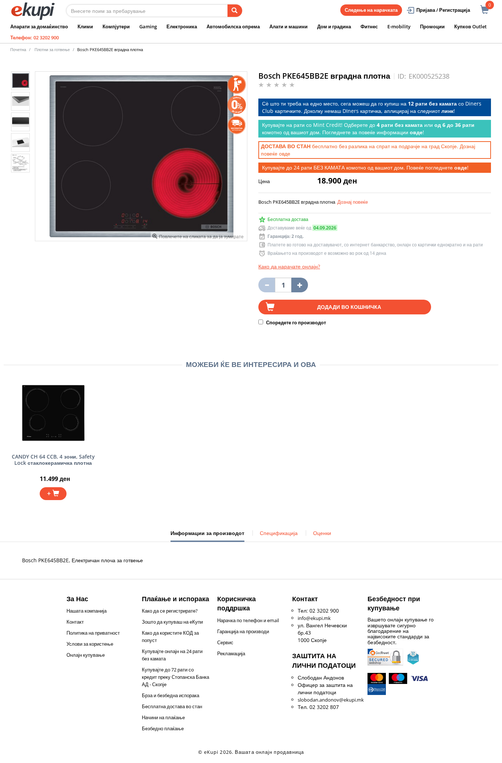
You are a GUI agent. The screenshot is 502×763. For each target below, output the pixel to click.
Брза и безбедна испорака (170, 695)
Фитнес (369, 26)
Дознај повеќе (352, 202)
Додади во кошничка (349, 306)
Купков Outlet (470, 26)
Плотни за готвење (52, 49)
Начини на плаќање (163, 717)
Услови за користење (90, 644)
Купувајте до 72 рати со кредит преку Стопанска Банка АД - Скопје (175, 677)
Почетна (18, 49)
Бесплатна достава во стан (172, 706)
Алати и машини (288, 26)
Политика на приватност (93, 633)
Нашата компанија (87, 610)
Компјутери (116, 26)
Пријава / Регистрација (443, 10)
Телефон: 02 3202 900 (34, 37)
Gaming (148, 26)
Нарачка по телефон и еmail (248, 620)
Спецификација (279, 533)
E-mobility (398, 26)
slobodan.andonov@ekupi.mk (331, 699)
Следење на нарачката (371, 10)
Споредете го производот (295, 322)
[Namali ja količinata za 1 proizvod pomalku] (299, 285)
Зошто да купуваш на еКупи (172, 621)
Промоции (432, 26)
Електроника (181, 26)
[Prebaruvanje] (234, 10)
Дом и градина (334, 26)
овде (284, 153)
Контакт (75, 621)
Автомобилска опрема (233, 26)
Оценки (322, 533)
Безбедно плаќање (163, 728)
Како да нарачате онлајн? (289, 266)
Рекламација (231, 653)
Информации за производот (207, 536)
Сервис (225, 642)
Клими (85, 26)
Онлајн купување (86, 655)
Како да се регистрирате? (170, 610)
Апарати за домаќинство (39, 26)
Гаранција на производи (243, 631)
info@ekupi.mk (314, 618)
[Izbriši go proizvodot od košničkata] (266, 285)
